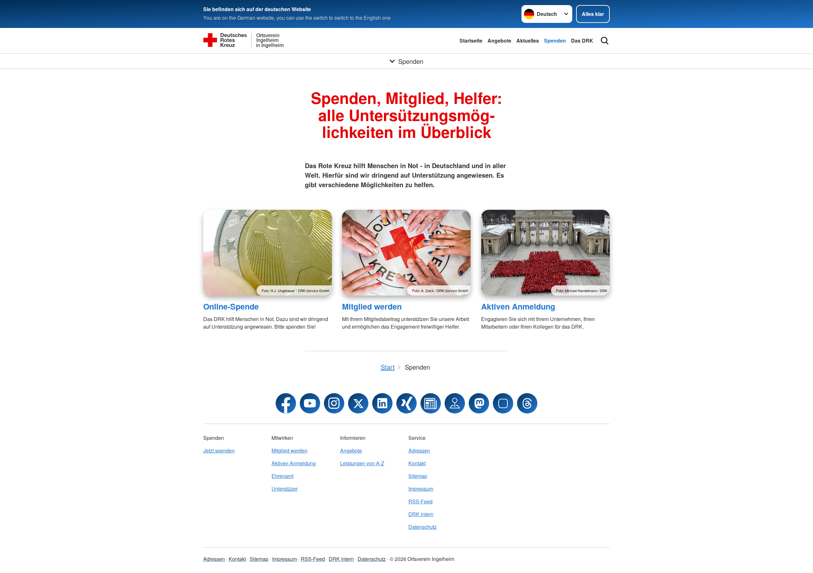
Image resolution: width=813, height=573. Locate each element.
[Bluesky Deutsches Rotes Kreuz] (503, 403)
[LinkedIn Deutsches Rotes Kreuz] (382, 403)
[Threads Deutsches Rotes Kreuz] (527, 403)
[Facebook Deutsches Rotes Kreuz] (286, 403)
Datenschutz (422, 526)
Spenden (555, 40)
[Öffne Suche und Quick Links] (605, 41)
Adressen (419, 450)
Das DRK (582, 40)
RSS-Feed (420, 501)
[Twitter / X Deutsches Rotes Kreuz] (358, 403)
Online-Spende (231, 306)
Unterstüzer (285, 488)
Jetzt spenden (219, 450)
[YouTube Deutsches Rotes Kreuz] (310, 403)
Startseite (471, 40)
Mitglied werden (372, 306)
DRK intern (420, 514)
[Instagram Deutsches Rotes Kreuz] (334, 403)
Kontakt (417, 463)
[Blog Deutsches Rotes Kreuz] (430, 403)
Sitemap (417, 476)
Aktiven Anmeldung (518, 306)
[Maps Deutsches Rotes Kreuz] (455, 403)
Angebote (499, 40)
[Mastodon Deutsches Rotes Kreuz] (479, 403)
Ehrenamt (282, 476)
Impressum (420, 488)
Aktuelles (527, 40)
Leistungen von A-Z (362, 463)
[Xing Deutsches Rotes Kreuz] (406, 403)
